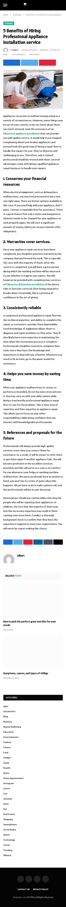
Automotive (9, 711)
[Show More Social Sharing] (60, 63)
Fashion (7, 742)
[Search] (61, 5)
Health (6, 767)
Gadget (7, 757)
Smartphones (10, 824)
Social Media (9, 829)
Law (5, 793)
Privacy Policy (40, 889)
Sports (6, 834)
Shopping (8, 819)
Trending (8, 23)
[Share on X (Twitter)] (29, 63)
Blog (5, 716)
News (6, 803)
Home (6, 773)
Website (7, 855)
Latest (6, 788)
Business (7, 721)
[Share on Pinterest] (47, 63)
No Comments (18, 54)
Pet (5, 809)
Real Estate (9, 814)
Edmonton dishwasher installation (25, 284)
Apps (5, 706)
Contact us (24, 889)
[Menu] (5, 5)
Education (8, 731)
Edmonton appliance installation (21, 133)
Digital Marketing (12, 726)
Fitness (7, 747)
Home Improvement (13, 778)
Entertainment (10, 737)
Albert (15, 50)
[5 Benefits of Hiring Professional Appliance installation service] (33, 89)
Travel (6, 845)
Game (6, 762)
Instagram (8, 783)
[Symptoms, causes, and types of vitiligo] (33, 652)
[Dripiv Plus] (33, 5)
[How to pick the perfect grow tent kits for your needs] (33, 600)
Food (5, 752)
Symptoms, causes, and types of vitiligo (25, 673)
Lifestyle (7, 798)
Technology (9, 839)
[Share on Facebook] (11, 63)
